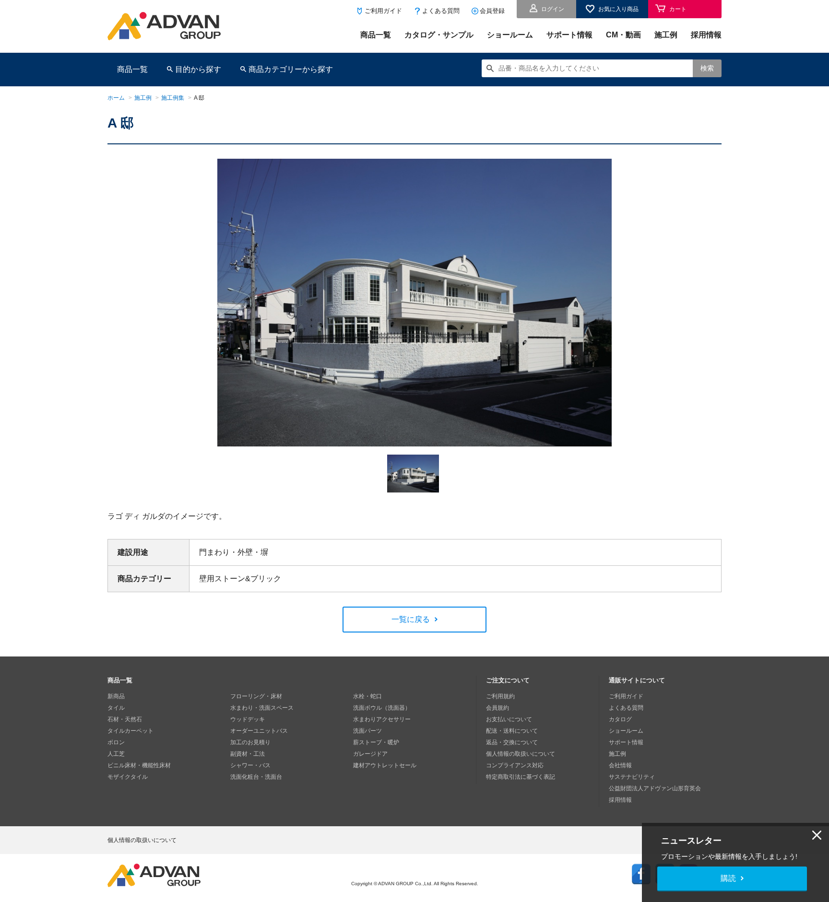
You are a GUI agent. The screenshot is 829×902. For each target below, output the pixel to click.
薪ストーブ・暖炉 (376, 742)
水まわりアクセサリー (382, 719)
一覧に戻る (410, 619)
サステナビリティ (632, 776)
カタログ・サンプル (439, 35)
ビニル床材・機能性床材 (139, 765)
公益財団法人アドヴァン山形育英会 (655, 788)
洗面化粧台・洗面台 (256, 776)
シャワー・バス (250, 765)
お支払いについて (509, 719)
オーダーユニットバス (259, 730)
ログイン (552, 9)
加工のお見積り (250, 742)
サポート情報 (569, 35)
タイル (116, 707)
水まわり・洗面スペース (262, 707)
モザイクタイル (127, 776)
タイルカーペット (130, 730)
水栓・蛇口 (367, 696)
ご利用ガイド (383, 10)
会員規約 (497, 707)
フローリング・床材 (256, 696)
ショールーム (510, 35)
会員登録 (492, 10)
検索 (707, 68)
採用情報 (706, 35)
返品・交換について (512, 742)
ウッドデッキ (247, 719)
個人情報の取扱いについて (520, 753)
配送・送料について (512, 730)
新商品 (116, 696)
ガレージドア (370, 753)
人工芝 (116, 753)
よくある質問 (441, 10)
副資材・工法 (247, 753)
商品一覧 (375, 35)
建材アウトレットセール (384, 765)
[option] (414, 302)
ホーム (116, 97)
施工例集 (172, 97)
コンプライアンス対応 (515, 765)
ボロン (116, 742)
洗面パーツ (367, 730)
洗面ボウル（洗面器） (382, 707)
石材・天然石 (124, 719)
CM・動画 (623, 35)
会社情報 (620, 765)
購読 (728, 878)
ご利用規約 (500, 696)
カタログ (620, 719)
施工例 (665, 35)
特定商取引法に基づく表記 (520, 776)
